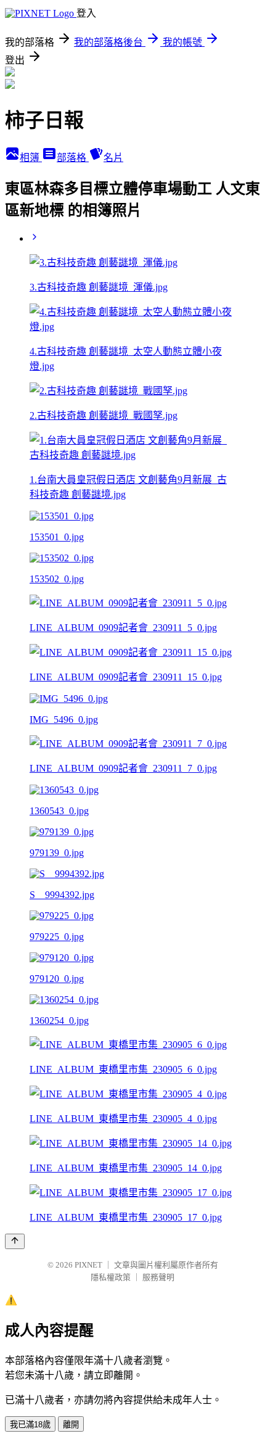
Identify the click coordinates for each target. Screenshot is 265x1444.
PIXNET (88, 1264)
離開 (71, 1424)
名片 (113, 157)
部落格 (73, 157)
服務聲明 (158, 1277)
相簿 (31, 157)
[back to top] (15, 1241)
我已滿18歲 (30, 1424)
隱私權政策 (111, 1277)
